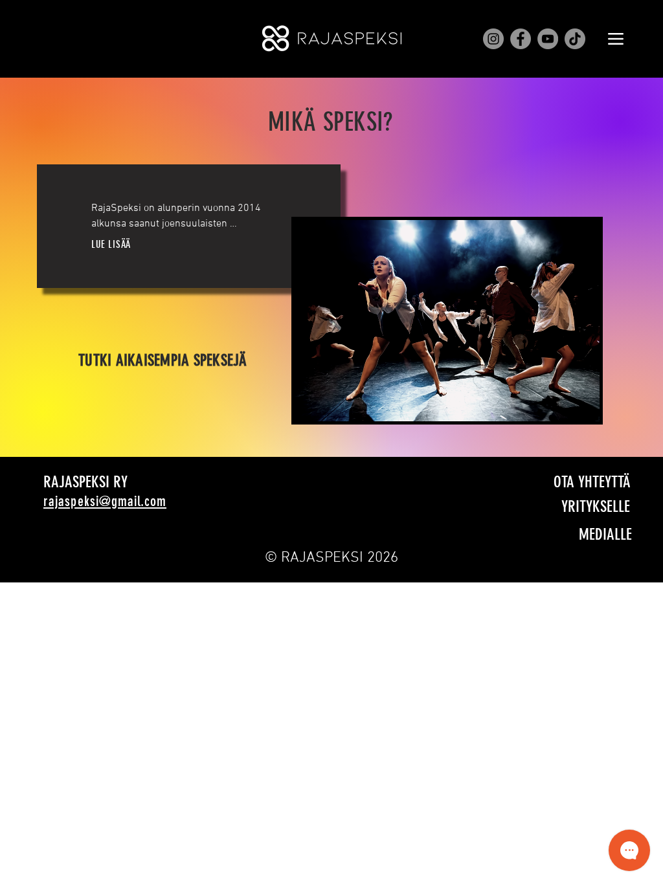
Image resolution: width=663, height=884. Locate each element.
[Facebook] (520, 38)
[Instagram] (493, 38)
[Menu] (615, 38)
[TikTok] (575, 38)
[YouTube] (547, 38)
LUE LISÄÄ (111, 244)
